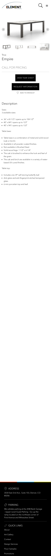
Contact (7, 539)
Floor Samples (10, 549)
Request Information (25, 86)
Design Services (11, 544)
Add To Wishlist (27, 93)
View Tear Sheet (25, 78)
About (6, 530)
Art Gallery (8, 534)
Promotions (9, 553)
